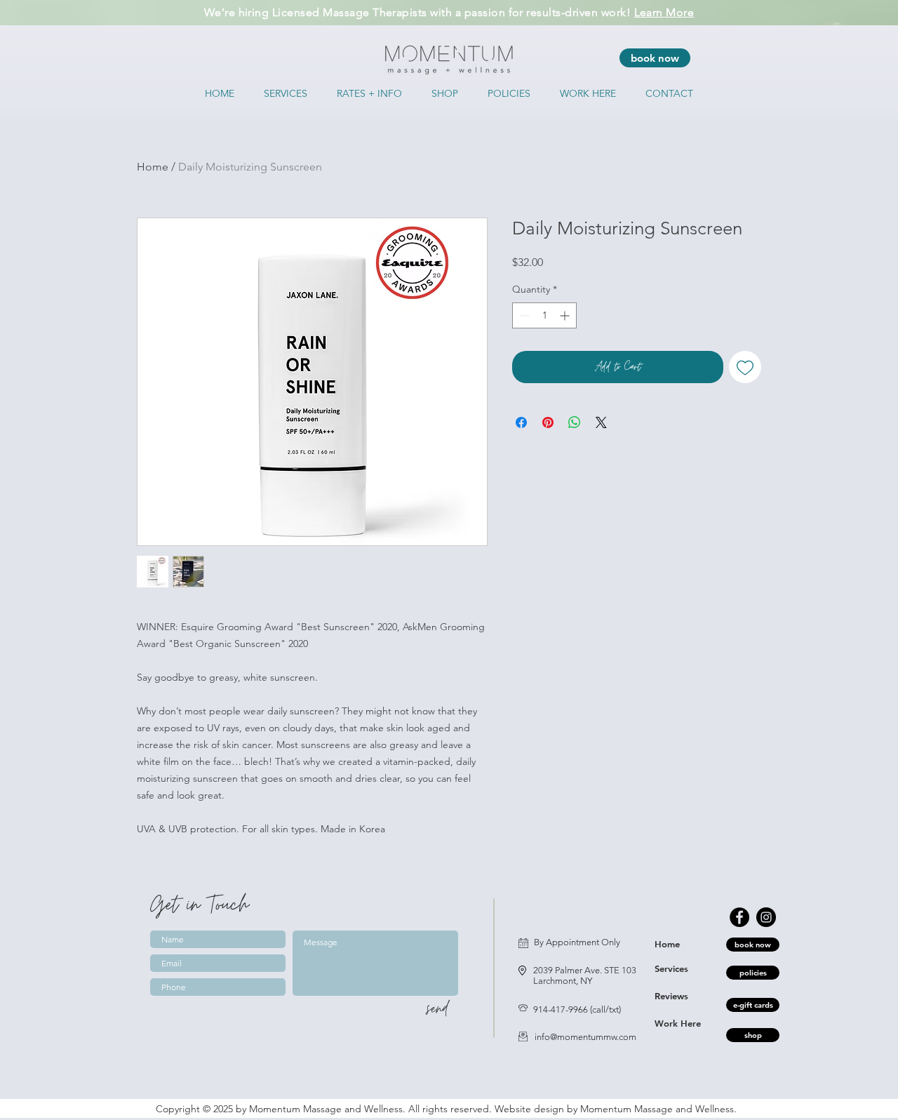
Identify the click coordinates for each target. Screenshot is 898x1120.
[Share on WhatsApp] (574, 422)
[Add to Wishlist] (745, 367)
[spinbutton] (544, 315)
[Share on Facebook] (521, 422)
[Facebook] (739, 917)
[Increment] (566, 315)
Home (152, 166)
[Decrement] (523, 315)
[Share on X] (601, 422)
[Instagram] (766, 917)
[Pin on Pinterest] (548, 422)
